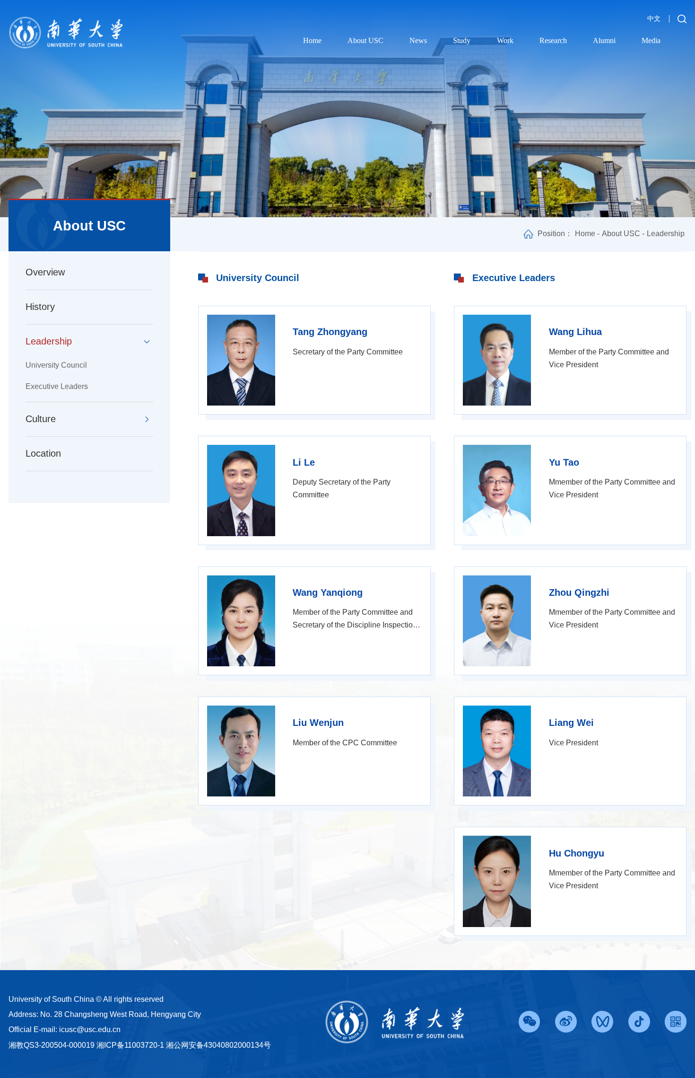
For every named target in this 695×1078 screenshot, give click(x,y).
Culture (41, 419)
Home (312, 40)
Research (553, 40)
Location (43, 453)
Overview (45, 272)
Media (651, 40)
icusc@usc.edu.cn (90, 1029)
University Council (56, 365)
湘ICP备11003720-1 (130, 1045)
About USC (365, 40)
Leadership (49, 341)
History (40, 306)
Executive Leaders (57, 386)
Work (505, 40)
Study (461, 40)
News (418, 40)
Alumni (604, 40)
